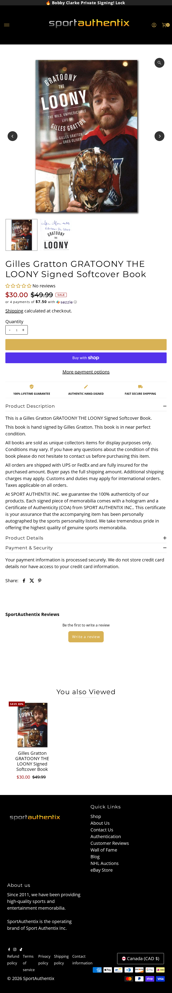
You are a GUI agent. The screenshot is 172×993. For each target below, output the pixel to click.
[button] (18, 286)
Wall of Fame (103, 850)
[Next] (159, 136)
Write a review (86, 636)
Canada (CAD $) (143, 958)
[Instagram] (14, 949)
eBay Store (101, 870)
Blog (95, 857)
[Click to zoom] (159, 63)
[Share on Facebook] (24, 580)
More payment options (86, 372)
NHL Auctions (104, 863)
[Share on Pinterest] (39, 580)
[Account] (154, 25)
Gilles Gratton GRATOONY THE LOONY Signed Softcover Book (32, 761)
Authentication (105, 836)
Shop (95, 816)
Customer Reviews (109, 843)
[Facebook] (9, 949)
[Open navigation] (6, 25)
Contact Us (101, 830)
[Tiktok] (21, 949)
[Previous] (12, 136)
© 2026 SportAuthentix (30, 978)
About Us (100, 823)
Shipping (14, 311)
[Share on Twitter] (31, 580)
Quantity (14, 321)
